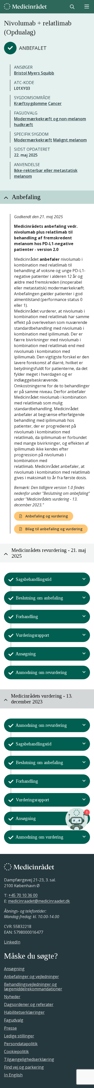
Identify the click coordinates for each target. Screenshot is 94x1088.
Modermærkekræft (33, 140)
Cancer (55, 103)
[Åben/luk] (84, 579)
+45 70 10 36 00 (23, 895)
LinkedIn (12, 942)
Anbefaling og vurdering (46, 516)
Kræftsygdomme (30, 103)
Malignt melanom (70, 140)
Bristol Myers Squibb (34, 73)
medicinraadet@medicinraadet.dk (39, 901)
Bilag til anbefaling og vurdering (53, 529)
